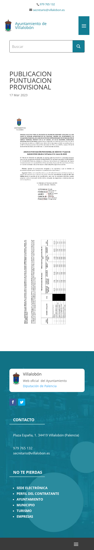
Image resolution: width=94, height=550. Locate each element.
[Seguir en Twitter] (21, 402)
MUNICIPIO (26, 505)
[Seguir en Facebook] (12, 402)
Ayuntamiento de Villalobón (31, 25)
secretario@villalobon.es (49, 10)
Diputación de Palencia (40, 386)
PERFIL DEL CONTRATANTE (38, 493)
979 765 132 (47, 4)
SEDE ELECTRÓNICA (32, 488)
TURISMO (24, 510)
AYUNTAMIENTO (30, 499)
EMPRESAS (25, 516)
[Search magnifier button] (78, 46)
